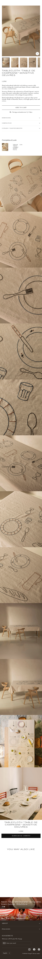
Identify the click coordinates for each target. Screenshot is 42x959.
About (5, 923)
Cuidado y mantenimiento (12, 128)
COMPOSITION (7, 123)
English (5, 953)
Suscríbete (7, 935)
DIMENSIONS (6, 117)
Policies (6, 929)
